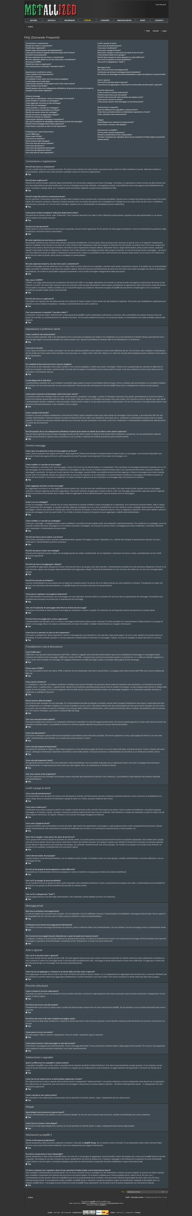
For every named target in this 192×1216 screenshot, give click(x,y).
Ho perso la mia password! (36, 55)
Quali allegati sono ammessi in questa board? (116, 122)
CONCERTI (105, 20)
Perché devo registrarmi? (35, 48)
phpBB (92, 1201)
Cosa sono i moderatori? (107, 48)
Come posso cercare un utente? (110, 99)
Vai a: (123, 1192)
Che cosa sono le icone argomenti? (40, 152)
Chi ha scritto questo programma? (111, 132)
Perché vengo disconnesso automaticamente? (44, 50)
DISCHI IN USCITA (124, 20)
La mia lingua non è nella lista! (38, 81)
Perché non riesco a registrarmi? (38, 64)
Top (29, 174)
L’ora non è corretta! (34, 77)
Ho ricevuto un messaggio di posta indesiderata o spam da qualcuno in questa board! (132, 74)
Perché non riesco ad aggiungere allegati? (42, 115)
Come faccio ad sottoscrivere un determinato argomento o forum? (124, 112)
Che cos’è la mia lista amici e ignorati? (113, 82)
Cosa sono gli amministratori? (110, 46)
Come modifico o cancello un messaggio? (42, 101)
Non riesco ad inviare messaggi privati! (113, 70)
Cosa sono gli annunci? (35, 146)
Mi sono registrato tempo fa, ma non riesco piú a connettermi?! (51, 59)
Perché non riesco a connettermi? (39, 46)
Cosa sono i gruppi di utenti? (109, 50)
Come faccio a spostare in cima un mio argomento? (46, 126)
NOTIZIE (33, 20)
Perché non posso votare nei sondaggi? (41, 112)
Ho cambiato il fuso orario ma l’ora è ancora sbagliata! (47, 79)
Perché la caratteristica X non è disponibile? (115, 135)
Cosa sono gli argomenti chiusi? (38, 150)
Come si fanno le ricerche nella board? (113, 92)
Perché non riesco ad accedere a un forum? (43, 110)
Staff (127, 1197)
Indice (30, 27)
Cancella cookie (137, 1197)
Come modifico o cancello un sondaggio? (42, 108)
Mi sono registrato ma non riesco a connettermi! (45, 57)
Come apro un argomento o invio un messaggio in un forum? (50, 98)
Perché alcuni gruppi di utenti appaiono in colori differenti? (121, 57)
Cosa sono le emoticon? (35, 139)
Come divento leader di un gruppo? (112, 55)
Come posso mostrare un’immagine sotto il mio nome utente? (50, 84)
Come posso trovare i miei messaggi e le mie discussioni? (120, 102)
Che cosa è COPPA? (34, 62)
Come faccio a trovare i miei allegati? (112, 124)
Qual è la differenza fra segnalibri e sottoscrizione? (118, 110)
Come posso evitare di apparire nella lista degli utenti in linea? (50, 52)
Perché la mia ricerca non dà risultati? (112, 95)
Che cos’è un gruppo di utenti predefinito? (114, 59)
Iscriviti (156, 31)
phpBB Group (90, 1143)
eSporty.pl (93, 1203)
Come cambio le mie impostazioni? (40, 74)
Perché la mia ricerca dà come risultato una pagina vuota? (120, 97)
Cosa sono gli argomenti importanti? (40, 148)
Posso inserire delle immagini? (38, 141)
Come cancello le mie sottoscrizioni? (112, 114)
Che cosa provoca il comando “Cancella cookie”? (45, 66)
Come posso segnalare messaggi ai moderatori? (45, 119)
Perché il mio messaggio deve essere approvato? (45, 124)
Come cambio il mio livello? (37, 86)
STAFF (142, 20)
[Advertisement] (132, 11)
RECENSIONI (69, 20)
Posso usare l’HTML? (34, 136)
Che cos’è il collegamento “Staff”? (111, 62)
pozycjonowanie (114, 1203)
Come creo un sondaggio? (36, 105)
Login (164, 31)
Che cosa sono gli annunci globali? (40, 143)
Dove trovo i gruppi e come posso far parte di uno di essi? (121, 52)
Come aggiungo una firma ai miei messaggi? (43, 103)
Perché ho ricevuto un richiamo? (38, 117)
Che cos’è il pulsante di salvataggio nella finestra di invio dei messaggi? (54, 121)
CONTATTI (159, 20)
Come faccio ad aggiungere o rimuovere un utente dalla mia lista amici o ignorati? (130, 85)
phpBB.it (103, 1205)
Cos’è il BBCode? (33, 134)
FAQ (148, 31)
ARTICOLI (52, 20)
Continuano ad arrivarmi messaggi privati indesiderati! (119, 72)
